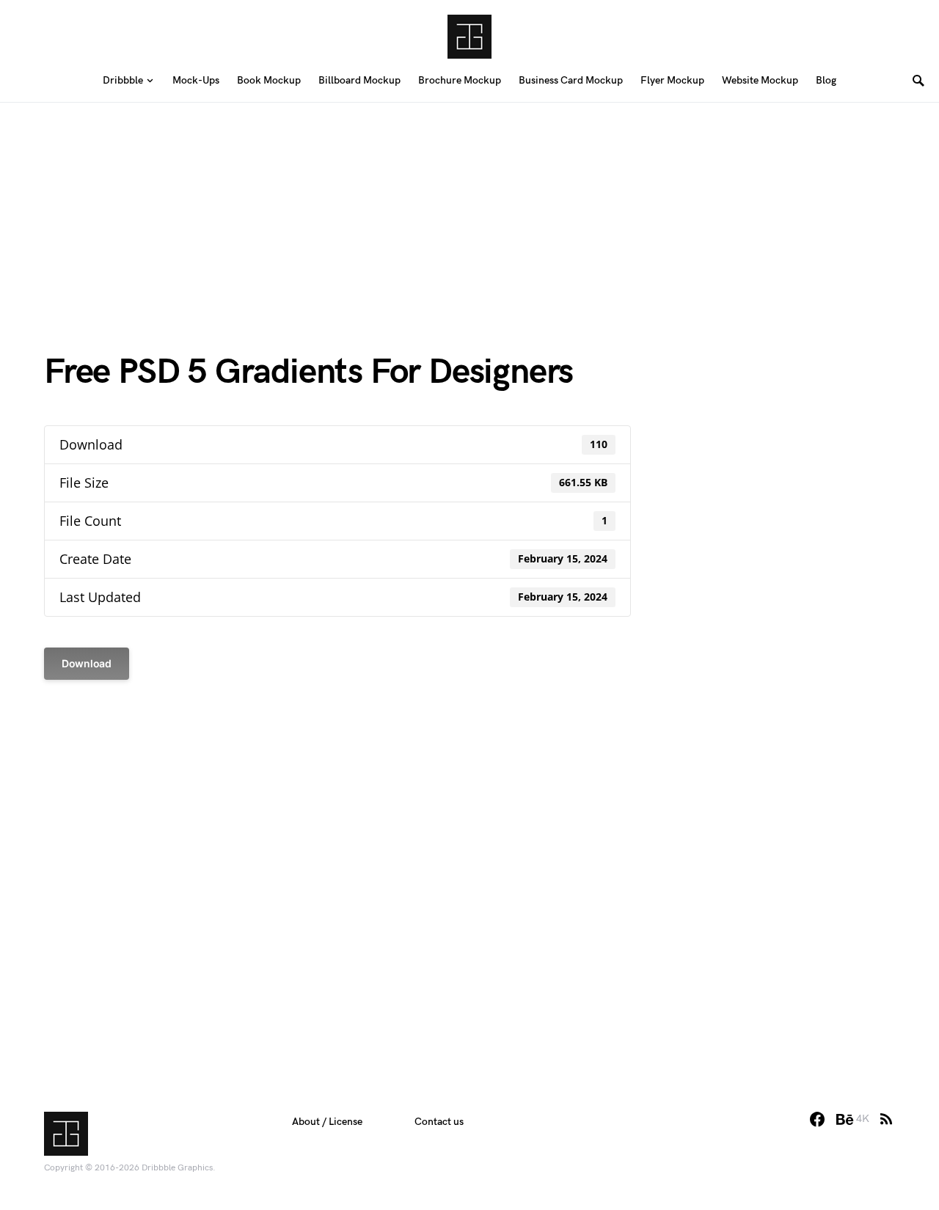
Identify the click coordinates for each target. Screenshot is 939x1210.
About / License (327, 1121)
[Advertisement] (469, 205)
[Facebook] (817, 1119)
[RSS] (886, 1119)
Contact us (439, 1121)
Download (87, 663)
